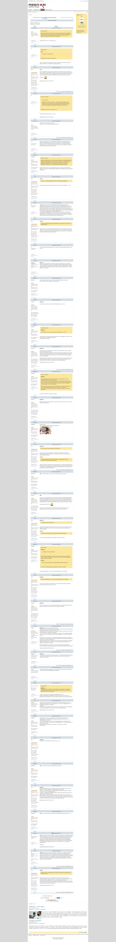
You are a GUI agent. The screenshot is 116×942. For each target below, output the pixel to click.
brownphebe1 (79, 32)
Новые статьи (42, 935)
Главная (30, 9)
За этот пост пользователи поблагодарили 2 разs (64, 91)
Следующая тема (70, 17)
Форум (42, 9)
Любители (33, 909)
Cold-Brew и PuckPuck (35, 920)
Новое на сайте (48, 9)
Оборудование (44, 18)
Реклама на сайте (36, 935)
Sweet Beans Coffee (43, 928)
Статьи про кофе (36, 9)
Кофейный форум (36, 17)
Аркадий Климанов (38, 909)
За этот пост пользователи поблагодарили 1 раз (64, 137)
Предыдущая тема (64, 17)
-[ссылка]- (69, 185)
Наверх (35, 44)
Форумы (41, 17)
